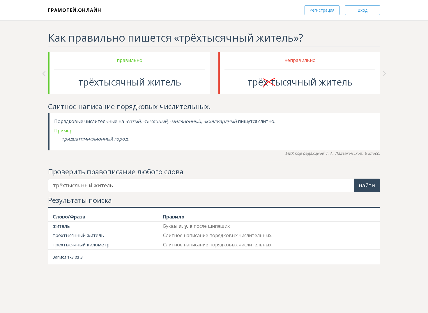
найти (367, 185)
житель (61, 226)
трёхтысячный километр (81, 244)
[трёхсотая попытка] (43, 73)
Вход (362, 10)
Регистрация (322, 10)
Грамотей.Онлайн (74, 10)
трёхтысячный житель (78, 235)
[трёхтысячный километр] (384, 73)
